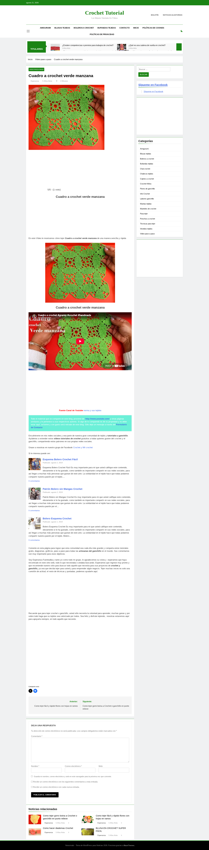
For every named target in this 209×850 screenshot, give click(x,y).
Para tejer (144, 214)
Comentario (36, 736)
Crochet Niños (145, 184)
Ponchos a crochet (147, 219)
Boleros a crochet (84, 28)
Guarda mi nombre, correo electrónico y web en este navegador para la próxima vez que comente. (73, 776)
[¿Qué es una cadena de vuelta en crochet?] (121, 48)
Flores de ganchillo (147, 189)
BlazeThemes (129, 845)
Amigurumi (45, 28)
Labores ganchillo (147, 199)
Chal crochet (145, 169)
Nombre (35, 766)
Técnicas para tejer (147, 224)
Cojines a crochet (147, 179)
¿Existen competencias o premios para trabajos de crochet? (87, 45)
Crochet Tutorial (104, 13)
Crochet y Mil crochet (83, 447)
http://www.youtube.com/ (97, 419)
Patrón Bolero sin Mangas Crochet (62, 489)
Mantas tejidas (146, 204)
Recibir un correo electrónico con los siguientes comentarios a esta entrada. (65, 782)
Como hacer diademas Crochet (58, 828)
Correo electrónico (73, 766)
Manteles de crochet (148, 209)
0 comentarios (34, 481)
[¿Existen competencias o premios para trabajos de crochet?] (55, 48)
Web (101, 766)
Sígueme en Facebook (153, 84)
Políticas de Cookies (153, 28)
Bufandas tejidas (106, 28)
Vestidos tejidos (146, 229)
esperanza (35, 81)
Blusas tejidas (62, 28)
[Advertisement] (80, 170)
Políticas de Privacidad (102, 34)
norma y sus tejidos (92, 410)
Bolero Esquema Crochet (57, 518)
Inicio (136, 28)
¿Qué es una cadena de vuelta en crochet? (147, 45)
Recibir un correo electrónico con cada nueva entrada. (56, 787)
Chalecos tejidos (146, 174)
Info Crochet (145, 194)
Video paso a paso (36, 69)
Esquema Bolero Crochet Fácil (60, 459)
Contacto (124, 28)
